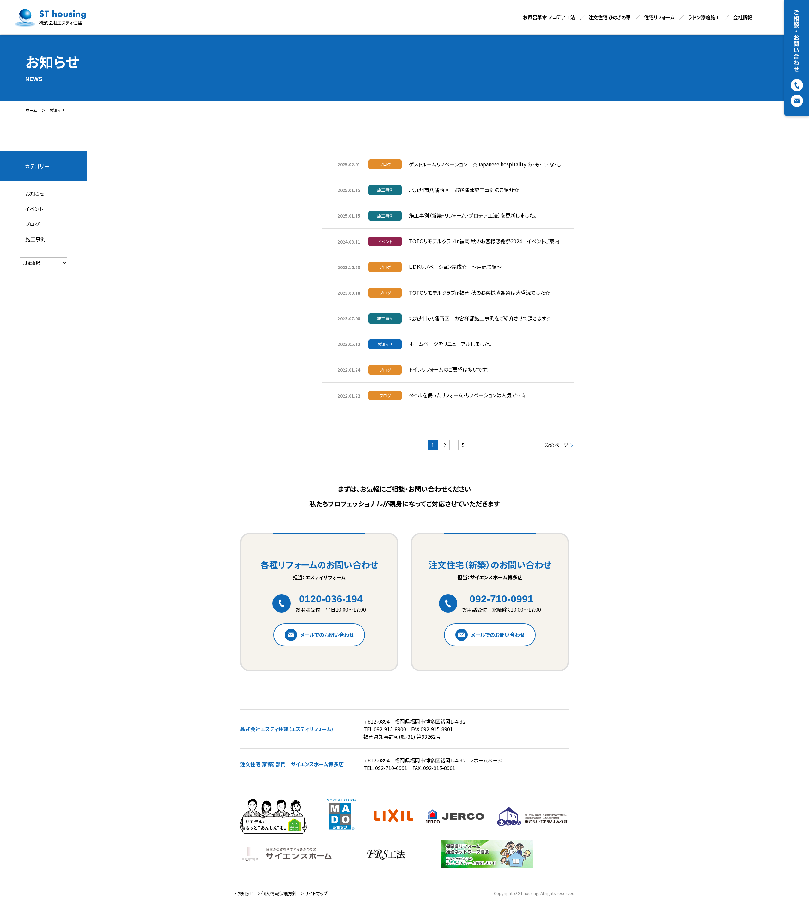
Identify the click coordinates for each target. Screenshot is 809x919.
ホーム (31, 110)
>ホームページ (487, 760)
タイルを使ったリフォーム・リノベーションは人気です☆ (467, 395)
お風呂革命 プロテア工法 (549, 17)
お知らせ (57, 110)
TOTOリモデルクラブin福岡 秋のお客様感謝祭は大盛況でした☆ (479, 292)
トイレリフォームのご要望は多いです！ (449, 369)
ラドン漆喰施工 (704, 17)
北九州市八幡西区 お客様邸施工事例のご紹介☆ (464, 190)
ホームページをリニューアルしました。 (450, 344)
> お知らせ (243, 893)
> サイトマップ (314, 893)
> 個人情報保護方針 (277, 893)
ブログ (32, 224)
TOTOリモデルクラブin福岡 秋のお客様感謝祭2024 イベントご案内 (484, 241)
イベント (34, 209)
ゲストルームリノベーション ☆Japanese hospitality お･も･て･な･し (485, 164)
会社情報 (742, 17)
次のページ (556, 445)
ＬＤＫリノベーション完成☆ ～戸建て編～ (455, 266)
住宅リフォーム (659, 17)
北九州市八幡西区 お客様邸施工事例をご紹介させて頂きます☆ (480, 318)
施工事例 (35, 239)
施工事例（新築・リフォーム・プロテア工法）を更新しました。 (472, 215)
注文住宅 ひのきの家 (609, 17)
